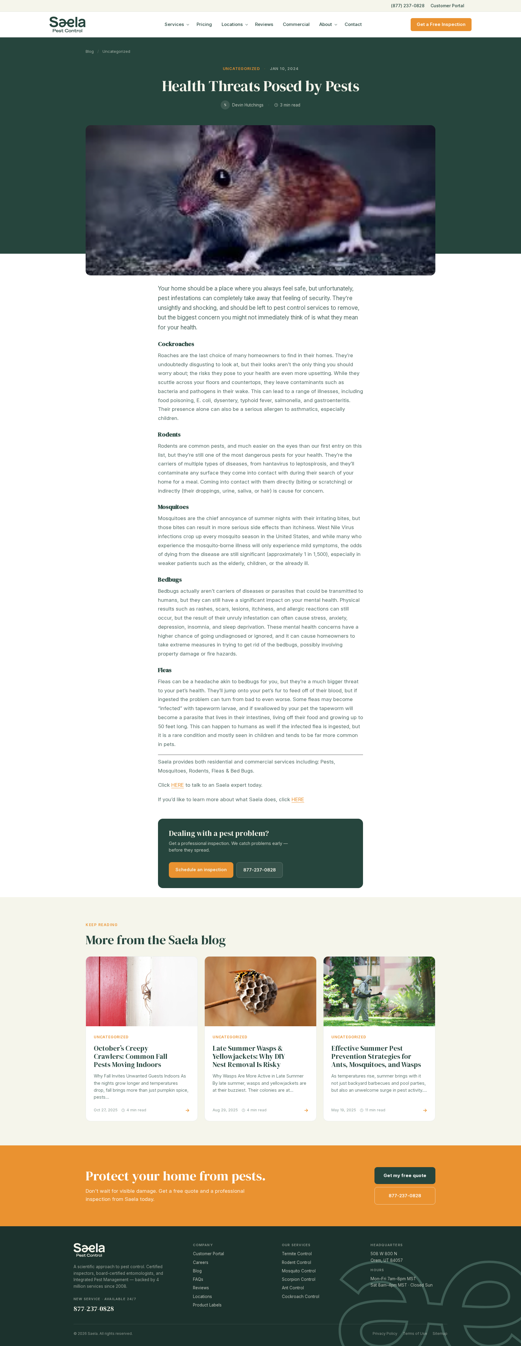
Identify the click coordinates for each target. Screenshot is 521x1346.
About (325, 24)
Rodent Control (296, 1262)
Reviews (264, 24)
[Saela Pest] (82, 24)
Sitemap (440, 1333)
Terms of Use (415, 1333)
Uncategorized (116, 51)
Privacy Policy (385, 1333)
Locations (232, 24)
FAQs (198, 1279)
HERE (177, 785)
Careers (200, 1262)
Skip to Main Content (4, 9)
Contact (353, 24)
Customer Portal (447, 5)
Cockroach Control (300, 1296)
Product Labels (207, 1305)
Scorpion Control (298, 1279)
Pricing (204, 24)
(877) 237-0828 (408, 5)
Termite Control (297, 1253)
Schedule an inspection (201, 869)
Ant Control (293, 1287)
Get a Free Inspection (441, 24)
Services (174, 24)
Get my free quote (405, 1175)
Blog (90, 51)
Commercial (296, 24)
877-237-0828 (259, 869)
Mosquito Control (299, 1270)
